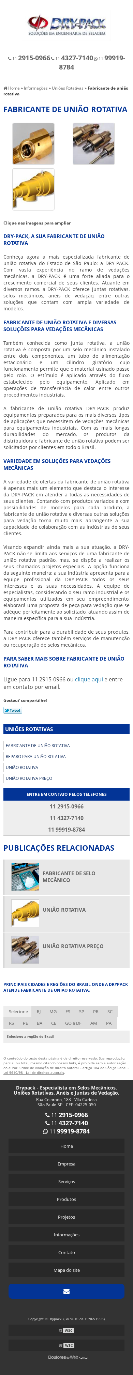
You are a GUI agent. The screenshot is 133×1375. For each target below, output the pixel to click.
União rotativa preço (29, 778)
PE (25, 1023)
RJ (39, 1011)
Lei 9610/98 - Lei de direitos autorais (33, 1072)
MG (53, 1011)
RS (11, 1023)
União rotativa (22, 767)
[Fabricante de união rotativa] (33, 143)
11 (30, 59)
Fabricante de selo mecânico (69, 876)
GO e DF (73, 1023)
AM (93, 1023)
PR (96, 1011)
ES (67, 1011)
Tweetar (12, 710)
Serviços (66, 1181)
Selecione (18, 1011)
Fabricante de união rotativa (38, 745)
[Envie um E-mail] (66, 1291)
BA (39, 1023)
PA (109, 1023)
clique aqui (89, 679)
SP (81, 1011)
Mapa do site (67, 1270)
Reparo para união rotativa (36, 756)
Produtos (66, 1199)
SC (110, 1011)
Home (66, 1146)
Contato (66, 1252)
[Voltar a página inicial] (66, 22)
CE (53, 1023)
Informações (66, 1235)
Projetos (66, 1217)
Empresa (66, 1164)
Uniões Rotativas (29, 729)
